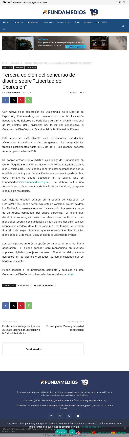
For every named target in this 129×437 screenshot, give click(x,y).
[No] (124, 428)
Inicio (4, 62)
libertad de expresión (44, 285)
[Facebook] (116, 3)
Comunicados (31, 68)
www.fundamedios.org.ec (33, 182)
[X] (124, 3)
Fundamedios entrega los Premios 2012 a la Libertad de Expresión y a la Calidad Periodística (21, 330)
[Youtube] (78, 416)
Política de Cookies (91, 426)
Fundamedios (13, 92)
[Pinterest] (21, 100)
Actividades (16, 62)
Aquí (70, 274)
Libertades (19, 68)
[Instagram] (120, 3)
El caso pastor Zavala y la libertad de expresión (65, 328)
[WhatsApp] (29, 100)
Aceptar (61, 432)
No (72, 432)
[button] (122, 25)
